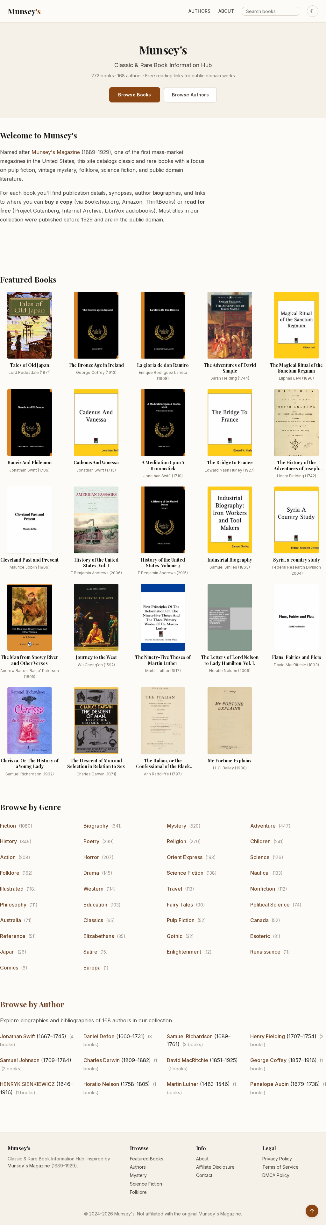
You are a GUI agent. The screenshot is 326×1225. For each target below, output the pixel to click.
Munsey (24, 11)
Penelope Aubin (269, 1084)
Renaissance (265, 951)
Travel (174, 889)
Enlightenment (184, 951)
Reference (12, 936)
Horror (91, 857)
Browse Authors (190, 94)
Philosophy (13, 904)
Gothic (174, 936)
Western (93, 889)
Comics (9, 967)
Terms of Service (280, 1167)
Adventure (263, 825)
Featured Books (146, 1158)
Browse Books (134, 94)
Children (260, 841)
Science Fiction (185, 873)
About (226, 11)
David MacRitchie (187, 1060)
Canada (259, 920)
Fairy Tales (180, 904)
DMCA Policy (275, 1175)
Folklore (9, 873)
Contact (204, 1175)
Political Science (270, 904)
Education (95, 904)
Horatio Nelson (101, 1084)
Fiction (8, 825)
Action (8, 857)
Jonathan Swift (17, 1036)
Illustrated (12, 889)
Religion (176, 841)
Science (260, 857)
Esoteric (260, 936)
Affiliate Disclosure (215, 1167)
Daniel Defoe (99, 1036)
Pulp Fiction (181, 920)
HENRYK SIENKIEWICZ (27, 1084)
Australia (10, 920)
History (8, 841)
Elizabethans (98, 936)
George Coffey (268, 1060)
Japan (7, 951)
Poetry (91, 841)
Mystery (176, 825)
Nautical (260, 873)
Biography (95, 825)
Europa (92, 967)
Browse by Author (32, 1004)
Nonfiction (262, 889)
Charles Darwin (101, 1060)
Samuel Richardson (190, 1036)
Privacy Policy (277, 1158)
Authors (199, 11)
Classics (93, 920)
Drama (91, 873)
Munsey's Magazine (56, 152)
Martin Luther (182, 1084)
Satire (90, 951)
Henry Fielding (267, 1036)
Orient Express (184, 857)
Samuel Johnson (19, 1060)
